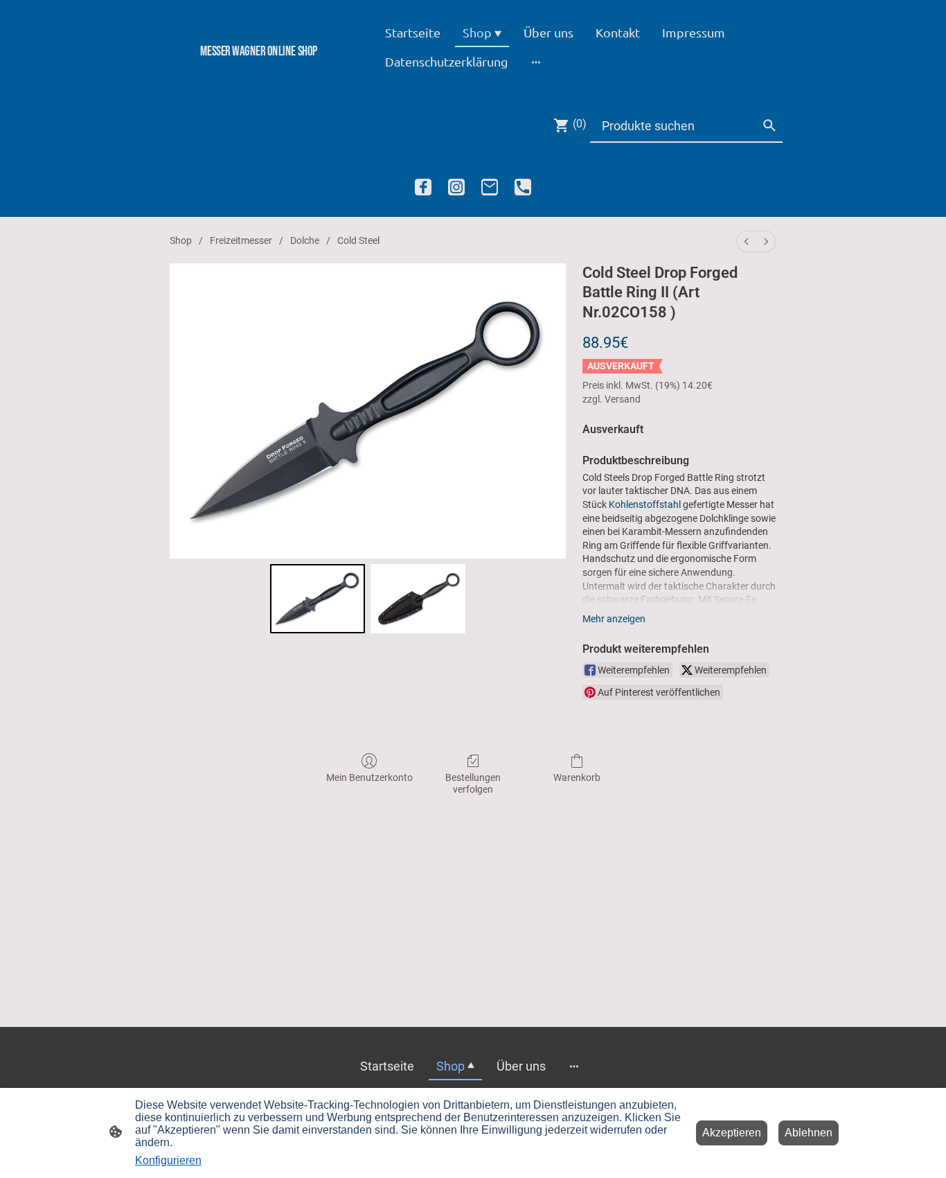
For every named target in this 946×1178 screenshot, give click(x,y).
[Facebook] (423, 187)
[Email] (489, 187)
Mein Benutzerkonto (369, 777)
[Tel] (523, 187)
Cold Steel (358, 240)
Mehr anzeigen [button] (613, 618)
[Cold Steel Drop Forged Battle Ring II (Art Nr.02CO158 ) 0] (317, 599)
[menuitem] (746, 241)
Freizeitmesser (241, 240)
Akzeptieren (731, 1133)
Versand (623, 399)
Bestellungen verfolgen (473, 783)
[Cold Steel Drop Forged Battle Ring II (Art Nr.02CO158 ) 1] (418, 599)
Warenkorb (576, 777)
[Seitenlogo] (259, 74)
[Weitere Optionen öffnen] (536, 61)
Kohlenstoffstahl (645, 504)
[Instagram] (456, 187)
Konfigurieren (168, 1160)
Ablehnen (808, 1133)
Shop (181, 240)
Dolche (304, 240)
